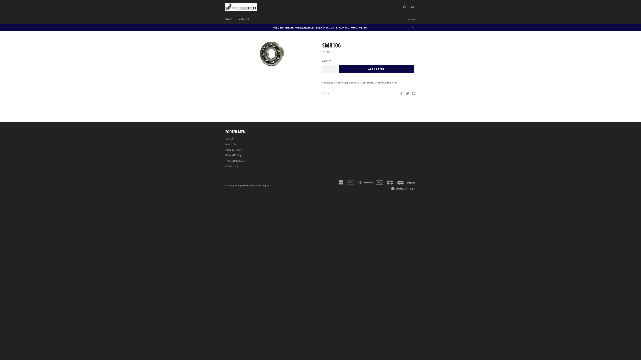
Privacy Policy (233, 150)
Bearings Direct (240, 185)
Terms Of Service (235, 161)
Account (412, 19)
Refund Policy (233, 155)
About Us (230, 144)
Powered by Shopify (259, 185)
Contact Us (231, 166)
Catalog (244, 19)
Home (228, 19)
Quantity (326, 61)
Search (229, 138)
